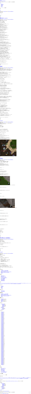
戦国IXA (21, 378)
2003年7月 (2, 353)
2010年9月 (2, 324)
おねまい (1, 158)
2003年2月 (2, 356)
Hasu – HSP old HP (3, 278)
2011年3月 (2, 321)
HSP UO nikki (9, 11)
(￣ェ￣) (1, 120)
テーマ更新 (17, 378)
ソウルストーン (10, 378)
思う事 (1, 66)
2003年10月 (2, 351)
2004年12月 (2, 342)
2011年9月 (2, 319)
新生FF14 (3, 388)
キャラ (5, 378)
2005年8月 (2, 337)
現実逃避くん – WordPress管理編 (4, 270)
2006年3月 (2, 333)
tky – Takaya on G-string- (3, 372)
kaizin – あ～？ (2, 275)
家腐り (2, 296)
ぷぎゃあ (0, 378)
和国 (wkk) (3, 304)
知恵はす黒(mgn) (3, 280)
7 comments (4, 253)
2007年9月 (2, 331)
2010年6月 (2, 326)
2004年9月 (2, 344)
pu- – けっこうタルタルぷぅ (4, 277)
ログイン (1, 0)
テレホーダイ (14, 378)
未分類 (2, 309)
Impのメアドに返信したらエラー (4, 294)
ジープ (6, 378)
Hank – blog (2, 276)
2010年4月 (2, 327)
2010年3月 (2, 328)
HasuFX (3, 308)
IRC (11, 377)
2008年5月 (2, 329)
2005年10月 (2, 336)
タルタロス (12, 378)
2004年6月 (2, 346)
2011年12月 (2, 318)
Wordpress (28, 377)
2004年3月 (2, 348)
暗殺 (24, 378)
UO (23, 377)
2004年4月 (2, 347)
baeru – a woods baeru (3, 368)
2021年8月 (2, 312)
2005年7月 (2, 338)
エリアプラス (4, 378)
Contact (2, 6)
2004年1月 (2, 349)
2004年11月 (2, 343)
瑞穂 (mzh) (12, 11)
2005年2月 (2, 341)
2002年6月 (2, 361)
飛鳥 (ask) (3, 306)
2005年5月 (2, 339)
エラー (1, 378)
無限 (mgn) (3, 384)
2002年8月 (2, 360)
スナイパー (8, 378)
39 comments (4, 11)
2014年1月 (2, 316)
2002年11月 (2, 358)
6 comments (4, 67)
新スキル (23, 378)
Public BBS (2, 4)
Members (2, 286)
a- (0, 10)
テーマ (15, 378)
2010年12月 (2, 322)
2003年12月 (2, 350)
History (2, 5)
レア (18, 378)
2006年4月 (2, 332)
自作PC (27, 378)
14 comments (4, 19)
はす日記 (2, 307)
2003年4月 (2, 355)
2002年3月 (2, 363)
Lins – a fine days (3, 279)
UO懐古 (2, 386)
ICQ (9, 377)
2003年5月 (2, 354)
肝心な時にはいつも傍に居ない (5, 237)
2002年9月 (2, 359)
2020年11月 (2, 314)
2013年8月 (2, 317)
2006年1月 (2, 334)
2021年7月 (2, 313)
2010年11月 (2, 323)
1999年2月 (2, 364)
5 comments (4, 159)
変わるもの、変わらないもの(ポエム (5, 272)
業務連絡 (25, 378)
